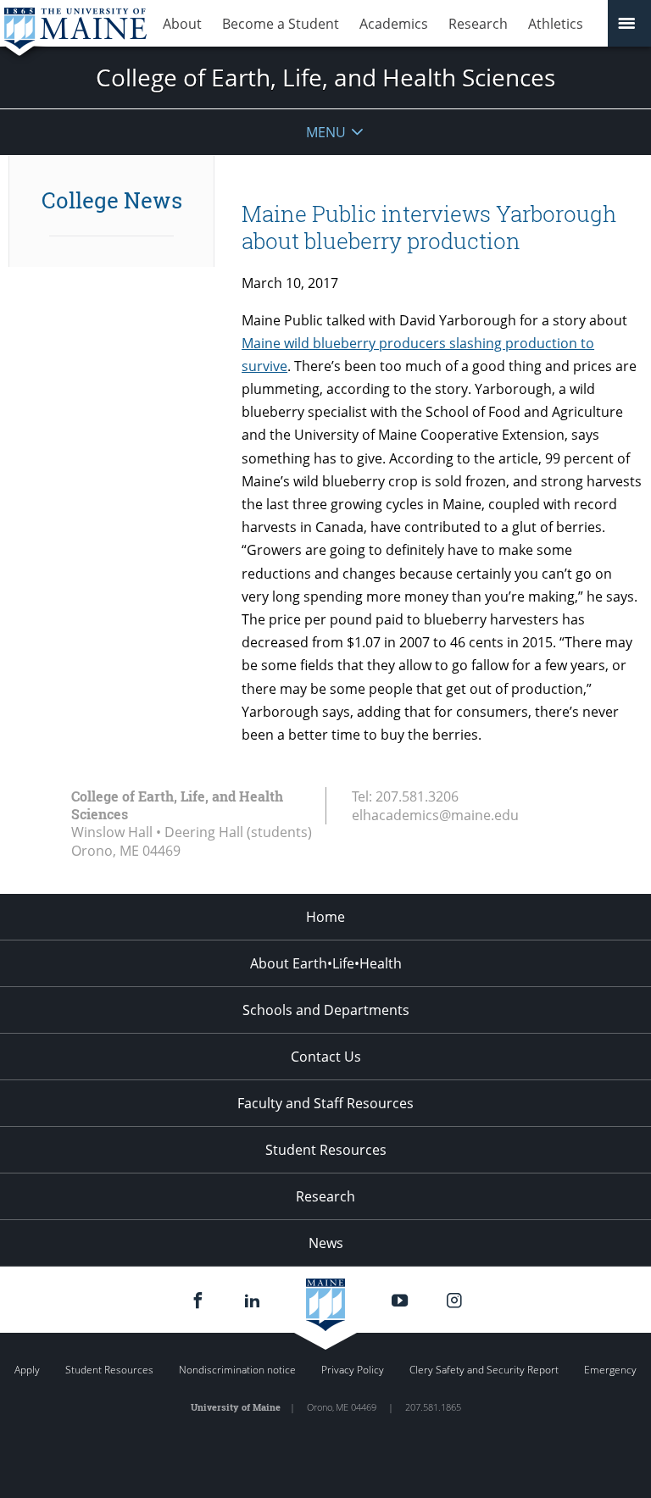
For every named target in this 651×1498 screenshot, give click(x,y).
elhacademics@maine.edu (435, 815)
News (326, 1243)
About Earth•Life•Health (326, 963)
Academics (393, 23)
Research (478, 23)
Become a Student (280, 23)
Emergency (610, 1369)
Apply (27, 1369)
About (182, 23)
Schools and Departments (325, 1010)
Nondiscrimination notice (237, 1369)
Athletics (555, 23)
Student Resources (326, 1149)
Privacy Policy (352, 1369)
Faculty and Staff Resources (325, 1103)
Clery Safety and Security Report (484, 1369)
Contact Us (326, 1056)
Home (325, 916)
